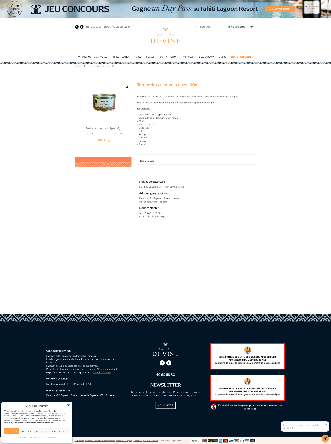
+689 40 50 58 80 (102, 372)
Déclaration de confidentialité (44, 437)
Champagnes (100, 56)
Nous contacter (242, 57)
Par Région (171, 56)
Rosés (138, 56)
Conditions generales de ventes (146, 440)
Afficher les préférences (52, 431)
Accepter (11, 431)
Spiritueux (187, 56)
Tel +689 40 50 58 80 (150, 213)
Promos (86, 56)
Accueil (78, 66)
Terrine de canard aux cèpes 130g (103, 128)
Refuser (27, 431)
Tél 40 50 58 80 (93, 26)
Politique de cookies (24, 437)
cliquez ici (91, 369)
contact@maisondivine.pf (117, 26)
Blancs (126, 56)
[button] (68, 405)
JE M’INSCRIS (165, 405)
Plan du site (79, 440)
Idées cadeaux (206, 56)
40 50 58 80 (165, 374)
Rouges (150, 56)
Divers (222, 56)
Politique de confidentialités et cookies (100, 440)
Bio (161, 56)
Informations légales (124, 440)
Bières (115, 56)
